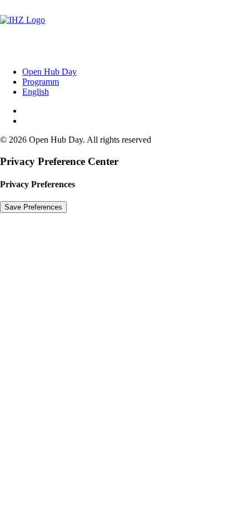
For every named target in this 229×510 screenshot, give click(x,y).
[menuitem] (125, 72)
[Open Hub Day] (114, 29)
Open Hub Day (49, 71)
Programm (40, 81)
